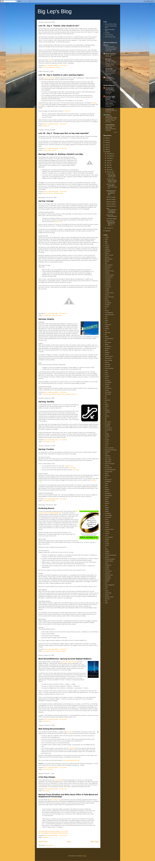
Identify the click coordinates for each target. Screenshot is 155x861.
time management (109, 585)
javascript (107, 400)
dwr (106, 308)
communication (109, 277)
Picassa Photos (109, 35)
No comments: (63, 65)
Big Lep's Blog (55, 11)
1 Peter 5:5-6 (67, 111)
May (108, 165)
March (108, 169)
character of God (109, 271)
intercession (108, 388)
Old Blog (107, 33)
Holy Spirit (107, 364)
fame (106, 318)
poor (106, 477)
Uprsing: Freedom (46, 449)
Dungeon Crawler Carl (110, 110)
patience (107, 465)
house (106, 372)
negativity (63, 651)
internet (107, 390)
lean (106, 414)
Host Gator (69, 731)
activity (107, 237)
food (106, 322)
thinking (107, 581)
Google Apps (71, 748)
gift (106, 334)
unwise (107, 590)
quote (106, 505)
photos (106, 473)
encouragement (109, 312)
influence (107, 384)
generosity (107, 332)
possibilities (48, 150)
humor (106, 378)
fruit (106, 330)
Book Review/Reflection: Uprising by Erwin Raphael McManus (64, 659)
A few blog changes (46, 777)
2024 (106, 138)
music (106, 446)
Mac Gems (108, 59)
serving (107, 543)
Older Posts (94, 842)
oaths (106, 453)
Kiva (49, 60)
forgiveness (108, 324)
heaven (107, 362)
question (107, 503)
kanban (107, 406)
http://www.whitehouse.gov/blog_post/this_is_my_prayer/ (53, 831)
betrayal (107, 257)
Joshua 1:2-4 (58, 221)
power (59, 315)
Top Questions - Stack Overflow (109, 88)
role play (107, 521)
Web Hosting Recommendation (51, 729)
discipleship (108, 302)
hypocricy (63, 394)
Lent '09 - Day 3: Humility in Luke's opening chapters (61, 75)
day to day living (109, 296)
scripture (107, 533)
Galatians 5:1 (69, 466)
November (109, 156)
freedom (53, 500)
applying (107, 249)
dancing (107, 294)
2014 (106, 140)
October (109, 158)
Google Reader (58, 780)
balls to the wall (109, 255)
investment (108, 394)
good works (108, 342)
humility (45, 125)
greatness (107, 348)
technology (108, 577)
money (47, 67)
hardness (107, 352)
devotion (107, 300)
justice (106, 404)
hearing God (108, 358)
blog (44, 790)
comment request (109, 275)
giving (106, 336)
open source (108, 459)
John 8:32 (75, 469)
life (105, 420)
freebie (106, 326)
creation (107, 290)
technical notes (109, 575)
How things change (110, 78)
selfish (106, 541)
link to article (108, 428)
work (106, 600)
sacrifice (107, 525)
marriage (56, 193)
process (107, 491)
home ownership (109, 368)
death (106, 298)
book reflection (46, 193)
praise (106, 485)
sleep (106, 549)
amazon (107, 245)
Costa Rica (108, 287)
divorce (53, 651)
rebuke (106, 509)
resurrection (108, 517)
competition (108, 281)
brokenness (108, 267)
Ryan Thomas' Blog (110, 37)
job (105, 402)
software (107, 553)
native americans (109, 447)
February (109, 172)
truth (76, 394)
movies (107, 444)
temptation (107, 579)
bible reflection (108, 259)
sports (106, 563)
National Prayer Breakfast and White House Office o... (110, 223)
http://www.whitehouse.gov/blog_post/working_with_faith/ (53, 833)
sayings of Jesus (109, 529)
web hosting (50, 769)
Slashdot (107, 114)
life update (107, 424)
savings (58, 67)
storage (107, 569)
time (106, 583)
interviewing (108, 392)
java (106, 398)
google (106, 344)
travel (106, 587)
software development (110, 555)
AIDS (106, 243)
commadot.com (109, 109)
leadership (107, 412)
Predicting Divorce (46, 508)
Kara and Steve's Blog (111, 24)
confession (108, 285)
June (108, 162)
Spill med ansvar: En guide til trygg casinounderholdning (110, 127)
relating (61, 193)
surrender (107, 573)
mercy (106, 438)
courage (53, 315)
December (109, 153)
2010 (106, 149)
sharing (107, 545)
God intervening (109, 338)
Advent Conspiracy (110, 53)
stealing (107, 567)
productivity (108, 493)
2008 (106, 230)
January (109, 228)
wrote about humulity (49, 78)
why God (107, 598)
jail (105, 396)
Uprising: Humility (46, 402)
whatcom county (109, 597)
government (46, 837)
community (108, 279)
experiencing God (109, 314)
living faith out (108, 430)
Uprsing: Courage (46, 201)
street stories (108, 571)
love (52, 193)
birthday (107, 261)
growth (106, 350)
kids (106, 408)
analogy (107, 247)
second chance (109, 537)
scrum (106, 535)
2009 (106, 151)
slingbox (107, 551)
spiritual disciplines (110, 559)
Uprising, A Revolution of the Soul (68, 661)
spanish (54, 150)
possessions (108, 479)
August (109, 160)
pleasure (107, 475)
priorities (107, 489)
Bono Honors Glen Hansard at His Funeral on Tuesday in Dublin (111, 48)
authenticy (45, 394)
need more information (111, 449)
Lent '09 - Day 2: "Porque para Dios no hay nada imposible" (63, 133)
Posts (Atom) (49, 845)
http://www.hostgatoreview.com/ (71, 760)
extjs (106, 316)
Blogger (84, 856)
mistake (107, 439)
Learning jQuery (109, 124)
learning (107, 416)
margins (107, 434)
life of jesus (108, 422)
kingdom (107, 410)
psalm (106, 499)
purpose (107, 501)
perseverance (108, 467)
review (44, 769)
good (106, 340)
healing (107, 354)
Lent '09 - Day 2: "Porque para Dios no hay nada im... (111, 186)
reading (47, 790)
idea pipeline (108, 382)
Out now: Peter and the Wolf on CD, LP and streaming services (111, 72)
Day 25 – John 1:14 (110, 55)
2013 (106, 142)
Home (69, 842)
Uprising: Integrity (46, 319)
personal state (108, 471)
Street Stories (109, 77)
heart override (108, 360)
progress (107, 497)
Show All (115, 82)
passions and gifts (109, 463)
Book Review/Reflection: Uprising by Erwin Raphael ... (111, 210)
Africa (106, 239)
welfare (107, 595)
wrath (106, 602)
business (107, 269)
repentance (52, 67)
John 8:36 (72, 467)
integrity (68, 394)
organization (108, 461)
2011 (106, 147)
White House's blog (55, 799)
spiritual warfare (109, 561)
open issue (108, 457)
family (58, 394)
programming (108, 495)
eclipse (107, 310)
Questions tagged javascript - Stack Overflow (110, 98)
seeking (107, 539)
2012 (106, 145)
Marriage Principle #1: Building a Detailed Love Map (60, 154)
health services (109, 356)
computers (107, 283)
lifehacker (107, 426)
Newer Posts (43, 842)
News (106, 45)
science (107, 531)
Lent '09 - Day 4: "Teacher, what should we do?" (58, 26)
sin (105, 547)
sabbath (107, 523)
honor (106, 370)
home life (107, 366)
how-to (106, 374)
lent (43, 67)
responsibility (108, 515)
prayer (106, 487)
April (108, 167)
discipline (107, 304)
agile (106, 241)
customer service (109, 292)
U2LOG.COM (108, 69)
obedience (107, 455)
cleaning (107, 273)
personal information (110, 469)
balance (107, 253)
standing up (108, 565)
